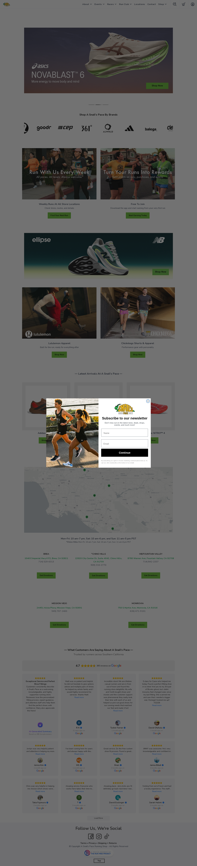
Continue (124, 452)
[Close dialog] (148, 401)
